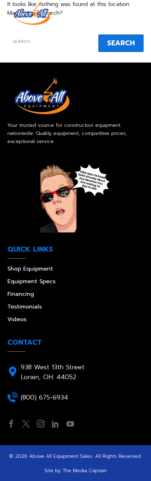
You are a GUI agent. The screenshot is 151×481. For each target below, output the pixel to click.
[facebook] (11, 424)
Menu (139, 13)
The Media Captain (85, 470)
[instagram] (41, 424)
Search (121, 43)
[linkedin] (55, 424)
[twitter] (26, 424)
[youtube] (70, 424)
